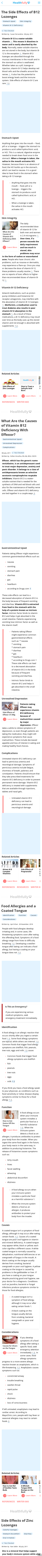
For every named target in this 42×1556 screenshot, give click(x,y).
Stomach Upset (9, 21)
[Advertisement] (21, 112)
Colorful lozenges (10, 1530)
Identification (8, 915)
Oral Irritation (9, 1538)
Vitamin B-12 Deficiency (13, 25)
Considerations (9, 919)
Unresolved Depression (12, 443)
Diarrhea (27, 1534)
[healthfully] (21, 3)
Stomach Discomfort (11, 1534)
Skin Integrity (25, 21)
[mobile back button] (2, 2)
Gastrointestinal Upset (12, 439)
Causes (34, 915)
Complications (9, 447)
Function (22, 915)
